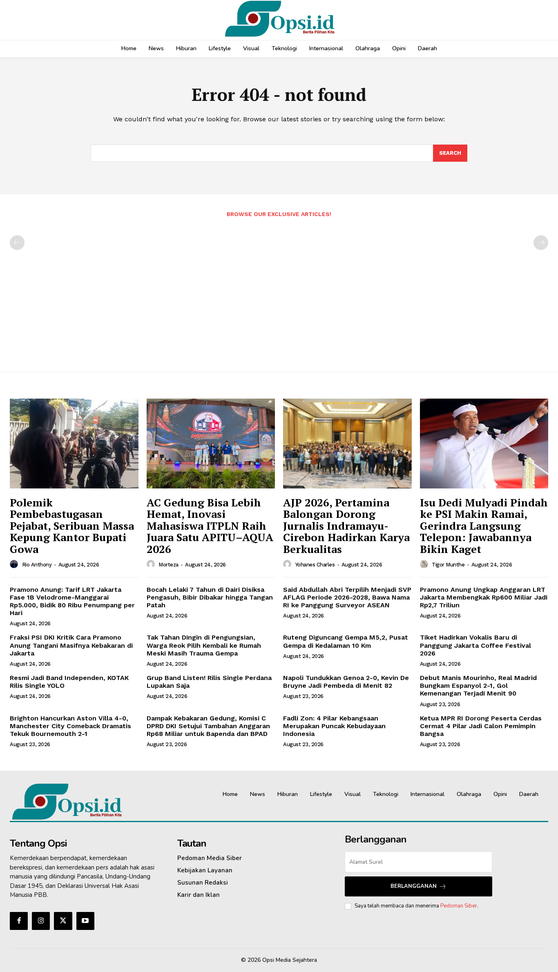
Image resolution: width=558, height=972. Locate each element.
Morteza (168, 565)
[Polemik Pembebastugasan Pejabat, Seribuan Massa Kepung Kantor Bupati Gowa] (74, 443)
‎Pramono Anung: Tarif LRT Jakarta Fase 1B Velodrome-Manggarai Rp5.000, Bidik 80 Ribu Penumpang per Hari (72, 601)
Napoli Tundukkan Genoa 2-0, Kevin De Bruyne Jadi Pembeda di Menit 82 (346, 681)
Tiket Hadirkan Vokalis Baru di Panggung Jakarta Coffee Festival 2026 (475, 645)
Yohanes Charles (315, 565)
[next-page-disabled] (540, 242)
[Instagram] (41, 921)
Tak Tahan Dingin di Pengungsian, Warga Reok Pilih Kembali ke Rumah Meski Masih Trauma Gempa (204, 645)
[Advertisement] (279, 290)
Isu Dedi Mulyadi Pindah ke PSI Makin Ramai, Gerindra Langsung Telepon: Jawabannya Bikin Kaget (484, 525)
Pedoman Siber (458, 906)
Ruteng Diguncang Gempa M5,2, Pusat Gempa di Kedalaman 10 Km (345, 641)
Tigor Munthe (448, 565)
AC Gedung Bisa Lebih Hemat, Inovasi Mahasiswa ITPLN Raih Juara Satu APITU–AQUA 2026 (210, 525)
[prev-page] (17, 242)
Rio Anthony (37, 565)
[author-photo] (15, 564)
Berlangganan (414, 886)
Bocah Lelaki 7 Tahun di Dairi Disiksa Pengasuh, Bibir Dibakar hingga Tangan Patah (210, 597)
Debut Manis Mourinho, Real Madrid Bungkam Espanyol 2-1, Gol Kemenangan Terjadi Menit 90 (478, 685)
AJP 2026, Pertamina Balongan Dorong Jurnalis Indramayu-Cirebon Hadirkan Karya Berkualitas (346, 525)
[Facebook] (19, 921)
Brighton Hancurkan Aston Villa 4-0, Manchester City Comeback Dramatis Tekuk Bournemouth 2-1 (70, 726)
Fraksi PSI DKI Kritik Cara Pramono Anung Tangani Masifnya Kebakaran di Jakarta (71, 645)
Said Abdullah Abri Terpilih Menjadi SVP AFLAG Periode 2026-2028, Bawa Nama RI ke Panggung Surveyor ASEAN (347, 597)
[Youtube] (85, 921)
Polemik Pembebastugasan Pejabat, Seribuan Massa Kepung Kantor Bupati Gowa (72, 525)
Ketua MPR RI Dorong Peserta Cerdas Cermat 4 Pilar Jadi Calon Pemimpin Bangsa (481, 726)
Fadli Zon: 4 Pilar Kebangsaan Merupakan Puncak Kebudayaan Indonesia (334, 726)
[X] (63, 921)
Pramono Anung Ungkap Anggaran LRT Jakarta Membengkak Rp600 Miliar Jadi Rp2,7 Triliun (483, 597)
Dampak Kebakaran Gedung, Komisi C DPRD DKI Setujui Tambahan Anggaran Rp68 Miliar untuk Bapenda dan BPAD (208, 726)
